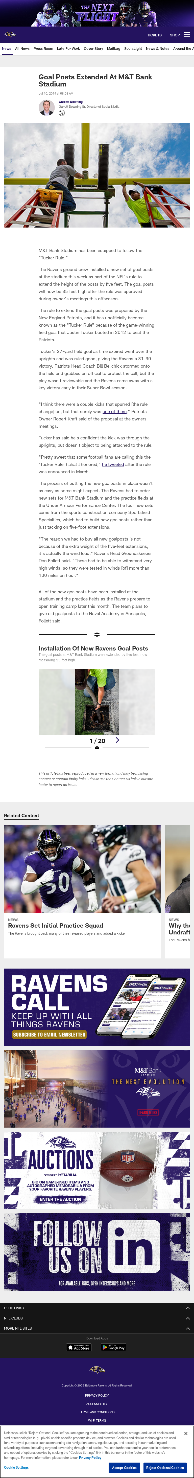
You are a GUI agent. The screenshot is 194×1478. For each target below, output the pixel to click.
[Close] (185, 1433)
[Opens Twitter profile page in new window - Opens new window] (62, 113)
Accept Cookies (124, 1468)
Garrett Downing (71, 101)
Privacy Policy (97, 1395)
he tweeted (113, 464)
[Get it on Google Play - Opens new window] (113, 1349)
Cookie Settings (16, 1467)
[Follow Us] (97, 1252)
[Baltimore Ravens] (97, 1370)
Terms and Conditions (97, 1412)
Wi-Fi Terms (97, 1420)
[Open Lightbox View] (97, 713)
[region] (97, 1451)
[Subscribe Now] (97, 1007)
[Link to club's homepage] (10, 33)
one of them (115, 411)
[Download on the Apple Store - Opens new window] (78, 1347)
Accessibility (97, 1403)
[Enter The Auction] (97, 1170)
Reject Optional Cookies (165, 1468)
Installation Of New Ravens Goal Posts (93, 648)
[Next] (117, 740)
